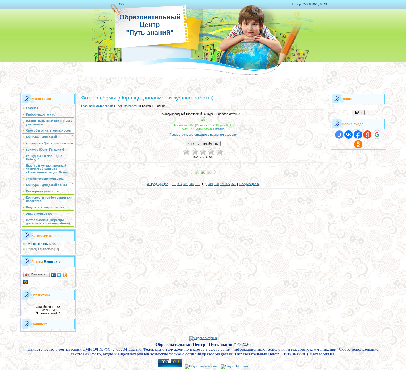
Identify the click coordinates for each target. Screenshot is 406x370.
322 (227, 184)
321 (222, 184)
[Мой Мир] (26, 282)
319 (210, 184)
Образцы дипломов (40, 249)
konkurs (220, 129)
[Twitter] (59, 275)
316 (191, 184)
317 (197, 184)
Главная (87, 105)
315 (185, 184)
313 (174, 184)
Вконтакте (52, 262)
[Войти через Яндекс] (367, 134)
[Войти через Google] (377, 134)
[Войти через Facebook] (358, 134)
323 (233, 184)
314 (179, 184)
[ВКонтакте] (53, 275)
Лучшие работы (37, 243)
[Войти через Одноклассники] (358, 144)
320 (216, 184)
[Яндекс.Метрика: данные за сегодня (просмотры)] (203, 338)
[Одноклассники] (65, 275)
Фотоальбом (104, 105)
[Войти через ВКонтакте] (348, 134)
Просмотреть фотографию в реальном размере (203, 134)
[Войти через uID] (339, 134)
